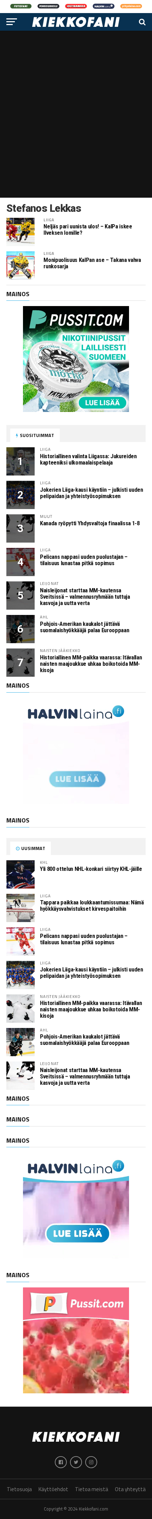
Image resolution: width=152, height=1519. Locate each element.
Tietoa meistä (91, 1489)
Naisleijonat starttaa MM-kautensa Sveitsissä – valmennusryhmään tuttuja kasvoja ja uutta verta (85, 596)
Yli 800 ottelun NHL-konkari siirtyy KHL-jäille (91, 869)
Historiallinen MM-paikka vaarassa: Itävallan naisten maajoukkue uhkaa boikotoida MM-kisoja (91, 664)
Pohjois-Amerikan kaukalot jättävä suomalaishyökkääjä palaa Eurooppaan (84, 627)
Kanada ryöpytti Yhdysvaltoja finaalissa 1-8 (90, 523)
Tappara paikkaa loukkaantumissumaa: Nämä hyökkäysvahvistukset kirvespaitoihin (92, 905)
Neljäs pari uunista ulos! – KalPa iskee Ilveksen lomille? (87, 229)
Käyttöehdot (53, 1489)
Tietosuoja (19, 1489)
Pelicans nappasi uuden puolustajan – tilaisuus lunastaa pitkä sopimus (84, 560)
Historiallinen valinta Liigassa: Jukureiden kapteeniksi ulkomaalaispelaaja (88, 459)
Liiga (48, 220)
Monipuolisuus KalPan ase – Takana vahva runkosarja (92, 263)
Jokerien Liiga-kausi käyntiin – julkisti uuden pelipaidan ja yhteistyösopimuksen (91, 493)
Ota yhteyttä (130, 1489)
